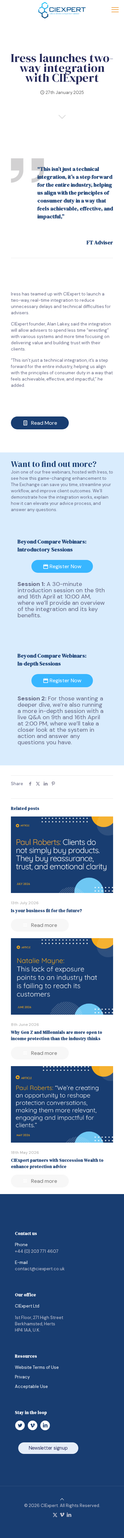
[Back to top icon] (62, 1499)
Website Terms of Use (37, 1367)
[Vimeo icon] (62, 1515)
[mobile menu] (115, 9)
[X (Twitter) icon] (55, 1515)
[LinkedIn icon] (68, 1515)
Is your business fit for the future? (46, 910)
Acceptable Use (31, 1386)
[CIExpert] (62, 10)
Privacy (22, 1377)
